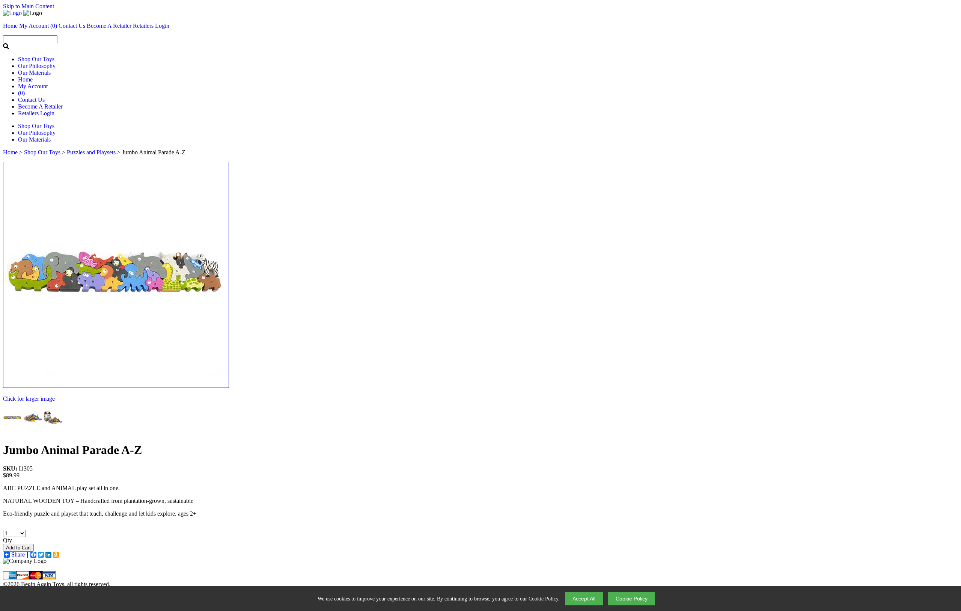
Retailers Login (151, 26)
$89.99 (11, 475)
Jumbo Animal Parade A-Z (72, 450)
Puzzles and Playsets (91, 152)
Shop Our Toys (36, 59)
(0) (53, 26)
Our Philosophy (37, 66)
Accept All (583, 599)
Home (25, 79)
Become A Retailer (109, 26)
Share (18, 555)
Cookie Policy (543, 599)
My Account (33, 86)
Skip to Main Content (28, 6)
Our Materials (34, 72)
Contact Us (31, 100)
